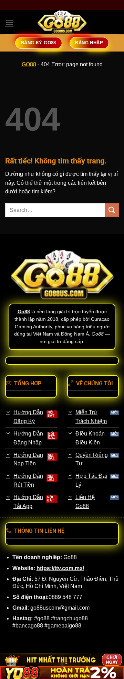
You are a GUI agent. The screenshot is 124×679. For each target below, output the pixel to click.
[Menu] (9, 22)
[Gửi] (112, 210)
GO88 (29, 64)
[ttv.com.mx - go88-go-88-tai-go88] (62, 22)
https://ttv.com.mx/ (60, 568)
